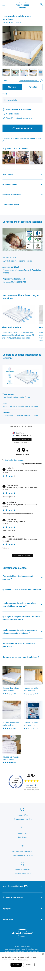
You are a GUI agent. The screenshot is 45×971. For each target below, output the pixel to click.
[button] (41, 5)
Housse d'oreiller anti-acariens (31, 689)
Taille (4, 94)
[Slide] (30, 81)
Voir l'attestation (22, 440)
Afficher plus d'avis (22, 555)
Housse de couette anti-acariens (10, 723)
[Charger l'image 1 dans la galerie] (6, 72)
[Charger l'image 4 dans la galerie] (33, 72)
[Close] (43, 954)
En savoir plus (23, 960)
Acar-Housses (25, 946)
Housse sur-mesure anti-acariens (10, 758)
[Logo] (22, 5)
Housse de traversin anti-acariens (32, 723)
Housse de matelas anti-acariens (10, 689)
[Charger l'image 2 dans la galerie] (15, 72)
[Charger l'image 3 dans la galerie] (24, 72)
